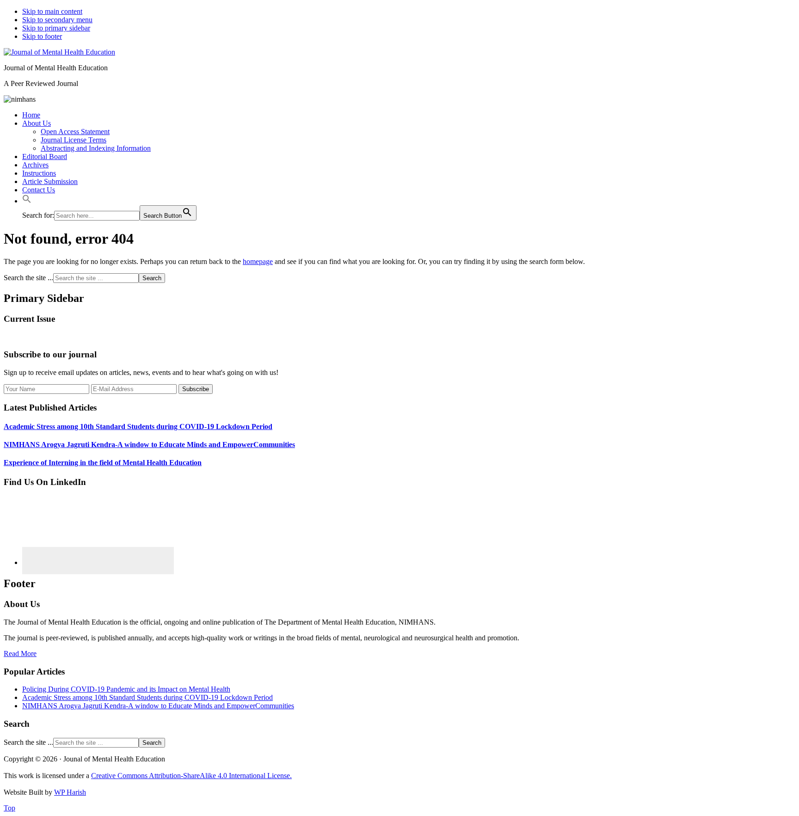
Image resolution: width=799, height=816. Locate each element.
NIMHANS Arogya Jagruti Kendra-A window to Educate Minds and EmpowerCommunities (149, 444)
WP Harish (70, 792)
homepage (258, 261)
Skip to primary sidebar (56, 28)
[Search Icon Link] (26, 201)
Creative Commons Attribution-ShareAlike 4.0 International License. (191, 775)
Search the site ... (28, 278)
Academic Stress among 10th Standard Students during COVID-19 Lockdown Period (138, 426)
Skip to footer (42, 36)
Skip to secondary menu (57, 20)
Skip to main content (52, 11)
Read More (20, 653)
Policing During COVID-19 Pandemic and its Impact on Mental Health (126, 689)
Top (9, 808)
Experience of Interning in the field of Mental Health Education (103, 462)
